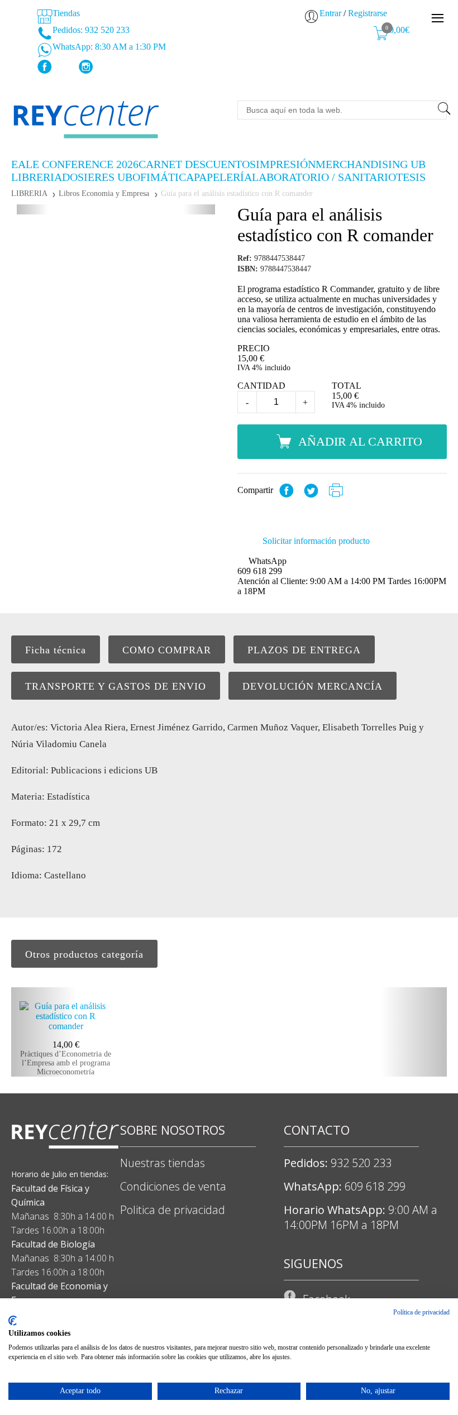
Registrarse (367, 13)
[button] (32, 209)
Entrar (330, 13)
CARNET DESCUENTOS (197, 164)
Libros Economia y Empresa (104, 193)
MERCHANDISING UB (371, 164)
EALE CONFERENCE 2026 (75, 164)
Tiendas (65, 13)
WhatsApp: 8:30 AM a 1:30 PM (108, 46)
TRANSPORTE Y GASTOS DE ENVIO (115, 686)
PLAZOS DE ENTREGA (304, 650)
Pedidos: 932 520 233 (90, 30)
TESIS (411, 177)
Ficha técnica (55, 650)
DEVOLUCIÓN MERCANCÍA (312, 686)
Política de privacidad (421, 1312)
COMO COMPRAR (166, 650)
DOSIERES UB (97, 177)
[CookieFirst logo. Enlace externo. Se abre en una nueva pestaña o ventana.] (12, 1321)
